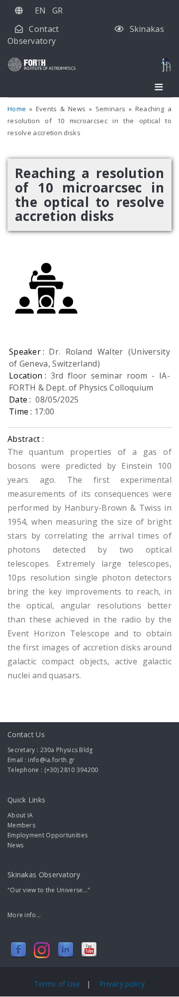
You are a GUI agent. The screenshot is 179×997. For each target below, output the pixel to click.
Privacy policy (122, 984)
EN (40, 10)
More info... (24, 915)
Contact (44, 28)
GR (57, 10)
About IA (20, 815)
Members (21, 825)
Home (16, 108)
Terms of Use (58, 984)
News (15, 845)
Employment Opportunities (47, 835)
